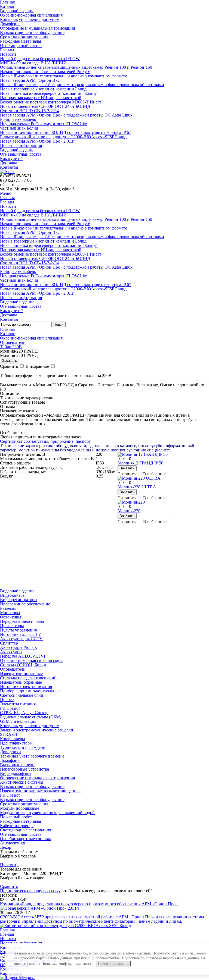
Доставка (8, 163)
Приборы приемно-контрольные (30, 691)
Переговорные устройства (24, 769)
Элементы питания (18, 704)
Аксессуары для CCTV (21, 638)
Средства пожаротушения (24, 36)
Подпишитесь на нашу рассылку (30, 890)
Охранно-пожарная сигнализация (31, 15)
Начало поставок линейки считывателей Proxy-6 (45, 71)
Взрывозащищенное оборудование (32, 32)
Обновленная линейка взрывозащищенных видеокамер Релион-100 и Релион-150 (76, 67)
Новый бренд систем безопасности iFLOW (40, 58)
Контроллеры (12, 738)
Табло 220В (11, 346)
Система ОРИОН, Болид (23, 664)
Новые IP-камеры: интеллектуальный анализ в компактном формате (63, 76)
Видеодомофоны (15, 773)
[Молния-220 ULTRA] (139, 478)
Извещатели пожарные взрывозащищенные (40, 791)
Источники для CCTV (20, 634)
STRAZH (8, 734)
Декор (5, 847)
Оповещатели (13, 342)
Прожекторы (12, 625)
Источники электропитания (26, 686)
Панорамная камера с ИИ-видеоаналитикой (40, 97)
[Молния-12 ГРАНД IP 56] (143, 454)
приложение (61, 441)
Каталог (7, 6)
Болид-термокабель (18, 119)
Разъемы (8, 608)
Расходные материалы (20, 41)
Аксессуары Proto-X (18, 647)
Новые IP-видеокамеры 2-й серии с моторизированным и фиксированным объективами (82, 84)
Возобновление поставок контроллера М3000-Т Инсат (50, 102)
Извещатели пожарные (21, 673)
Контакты (9, 167)
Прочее (7, 699)
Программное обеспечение (25, 604)
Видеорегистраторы (18, 599)
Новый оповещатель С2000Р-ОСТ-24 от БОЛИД (45, 106)
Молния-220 (129, 510)
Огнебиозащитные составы (25, 838)
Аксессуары (11, 651)
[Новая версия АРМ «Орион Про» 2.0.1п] (39, 908)
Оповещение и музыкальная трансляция (37, 28)
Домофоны (10, 23)
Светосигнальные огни (21, 695)
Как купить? (11, 158)
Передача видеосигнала (22, 621)
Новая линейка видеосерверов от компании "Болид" (49, 93)
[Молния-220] (131, 502)
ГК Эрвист (10, 708)
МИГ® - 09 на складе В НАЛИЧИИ (33, 63)
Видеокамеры (13, 595)
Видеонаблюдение (17, 10)
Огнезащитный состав (21, 45)
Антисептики (12, 843)
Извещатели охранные (21, 682)
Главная (7, 197)
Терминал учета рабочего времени (32, 756)
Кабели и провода (16, 825)
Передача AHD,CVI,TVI (22, 656)
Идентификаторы (16, 743)
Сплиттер (9, 643)
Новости (8, 54)
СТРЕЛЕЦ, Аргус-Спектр (24, 712)
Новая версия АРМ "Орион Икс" (31, 80)
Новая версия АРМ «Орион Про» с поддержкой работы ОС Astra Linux (66, 115)
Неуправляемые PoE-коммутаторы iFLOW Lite (43, 123)
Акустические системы (21, 782)
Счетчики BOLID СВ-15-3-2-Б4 (29, 110)
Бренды (7, 50)
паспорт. (83, 441)
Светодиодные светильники (26, 830)
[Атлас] (7, 171)
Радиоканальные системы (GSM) (30, 717)
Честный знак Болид (19, 128)
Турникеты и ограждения (23, 747)
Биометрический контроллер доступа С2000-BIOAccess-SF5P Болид (63, 136)
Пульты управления (18, 630)
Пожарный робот (16, 817)
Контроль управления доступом (29, 19)
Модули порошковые (19, 808)
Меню (5, 193)
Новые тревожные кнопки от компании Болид (43, 89)
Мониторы (10, 612)
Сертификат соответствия (24, 441)
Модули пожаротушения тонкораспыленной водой (47, 812)
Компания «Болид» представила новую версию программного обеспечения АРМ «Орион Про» (89, 904)
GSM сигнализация (18, 721)
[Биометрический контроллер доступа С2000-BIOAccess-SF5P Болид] (65, 925)
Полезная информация (21, 145)
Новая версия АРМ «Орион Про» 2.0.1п (37, 141)
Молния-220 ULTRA (137, 487)
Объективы (10, 617)
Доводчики (10, 751)
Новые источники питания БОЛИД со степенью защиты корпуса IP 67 (65, 132)
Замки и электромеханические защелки (36, 730)
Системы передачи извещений (28, 678)
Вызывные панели (17, 764)
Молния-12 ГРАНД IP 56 (140, 463)
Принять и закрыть (113, 964)
